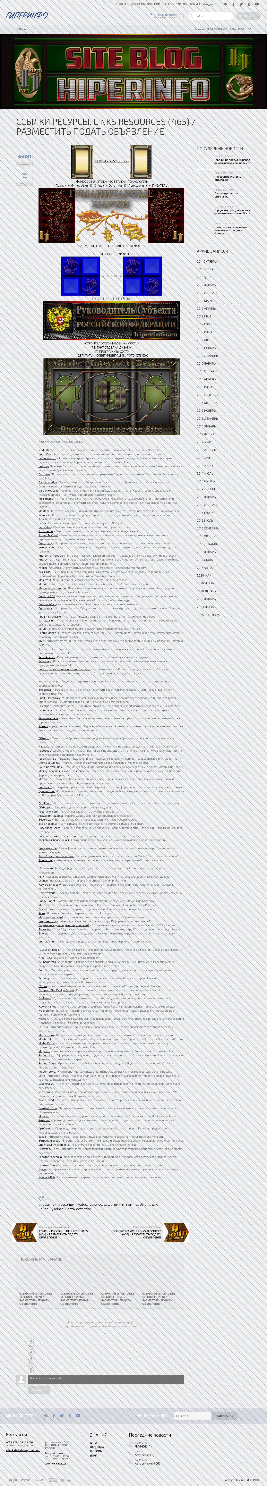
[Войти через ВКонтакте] (31, 1346)
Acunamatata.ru (49, 961)
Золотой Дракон (49, 1165)
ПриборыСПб (47, 596)
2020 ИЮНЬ (205, 583)
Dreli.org (44, 466)
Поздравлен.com (49, 827)
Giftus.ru (44, 738)
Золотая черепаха (50, 1156)
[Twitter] (62, 1416)
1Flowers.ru (46, 868)
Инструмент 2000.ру (52, 555)
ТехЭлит (44, 649)
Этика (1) (100, 185)
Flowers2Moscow (50, 884)
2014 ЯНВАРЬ (206, 426)
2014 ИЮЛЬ (205, 473)
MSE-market (46, 498)
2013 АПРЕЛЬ (206, 379)
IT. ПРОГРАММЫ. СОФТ (111, 351)
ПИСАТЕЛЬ (159, 185)
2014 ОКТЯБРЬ (207, 481)
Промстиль (46, 608)
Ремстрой (45, 705)
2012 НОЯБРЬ (206, 348)
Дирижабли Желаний (52, 1144)
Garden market (48, 482)
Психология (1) (139, 185)
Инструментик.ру (49, 559)
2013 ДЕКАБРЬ (207, 418)
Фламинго (45, 929)
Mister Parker (47, 1043)
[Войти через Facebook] (31, 1352)
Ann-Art (43, 970)
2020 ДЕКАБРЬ (208, 591)
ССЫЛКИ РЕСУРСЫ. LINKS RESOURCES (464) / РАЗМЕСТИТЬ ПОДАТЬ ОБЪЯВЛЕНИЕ (63, 1234)
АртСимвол (46, 1128)
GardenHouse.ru (49, 490)
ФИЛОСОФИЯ (85, 181)
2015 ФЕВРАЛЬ (207, 505)
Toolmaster (46, 531)
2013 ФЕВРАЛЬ (207, 371)
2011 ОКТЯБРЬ (207, 261)
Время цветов (48, 848)
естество (83, 1209)
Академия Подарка (51, 815)
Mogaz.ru (44, 1051)
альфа (44, 1204)
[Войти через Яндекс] (31, 1358)
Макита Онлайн (49, 579)
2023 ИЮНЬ (205, 607)
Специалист (46, 710)
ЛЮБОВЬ (96, 1451)
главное (95, 1204)
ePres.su (44, 1116)
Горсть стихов (47, 758)
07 (249, 29)
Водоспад (45, 689)
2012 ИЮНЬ (205, 324)
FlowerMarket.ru (49, 1006)
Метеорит (45, 779)
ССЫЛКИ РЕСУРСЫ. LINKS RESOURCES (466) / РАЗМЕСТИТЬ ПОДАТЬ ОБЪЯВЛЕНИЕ (137, 1234)
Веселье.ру (46, 819)
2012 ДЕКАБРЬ (207, 355)
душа (108, 1204)
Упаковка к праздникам (54, 839)
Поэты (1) (62, 185)
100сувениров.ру (49, 949)
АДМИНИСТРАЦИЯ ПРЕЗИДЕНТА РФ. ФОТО (111, 246)
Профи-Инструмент (51, 616)
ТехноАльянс (47, 657)
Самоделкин (46, 620)
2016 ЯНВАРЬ (206, 552)
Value (82, 1204)
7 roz (41, 957)
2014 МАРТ (205, 442)
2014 (233, 29)
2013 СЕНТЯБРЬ (208, 395)
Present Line (46, 1055)
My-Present (46, 905)
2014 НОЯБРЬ (206, 489)
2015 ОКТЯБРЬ (207, 536)
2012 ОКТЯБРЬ (207, 340)
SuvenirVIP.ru (46, 1083)
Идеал (43, 1169)
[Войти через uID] (31, 1340)
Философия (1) (81, 185)
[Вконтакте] (46, 1416)
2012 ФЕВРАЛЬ (207, 293)
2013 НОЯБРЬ (206, 410)
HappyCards (46, 746)
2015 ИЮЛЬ (205, 520)
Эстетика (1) (117, 185)
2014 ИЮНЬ (205, 465)
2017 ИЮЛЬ (205, 559)
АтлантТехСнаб (48, 535)
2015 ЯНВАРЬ (206, 497)
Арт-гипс (44, 1120)
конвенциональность (57, 1209)
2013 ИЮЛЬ (205, 387)
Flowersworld (47, 892)
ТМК (41, 640)
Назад (23, 29)
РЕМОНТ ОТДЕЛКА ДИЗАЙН (111, 347)
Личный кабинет (165, 14)
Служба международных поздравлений (64, 925)
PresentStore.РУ (49, 1071)
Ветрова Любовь (49, 1140)
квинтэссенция (63, 1204)
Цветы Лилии (47, 941)
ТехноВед (45, 661)
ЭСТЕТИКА (117, 181)
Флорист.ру (46, 860)
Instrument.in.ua (49, 681)
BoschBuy (45, 454)
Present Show (47, 1063)
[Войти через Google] (31, 1364)
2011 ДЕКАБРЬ (207, 277)
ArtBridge (44, 978)
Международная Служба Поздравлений (64, 771)
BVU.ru (43, 986)
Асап (42, 913)
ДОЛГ (93, 1455)
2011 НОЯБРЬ (206, 269)
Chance (43, 880)
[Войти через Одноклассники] (31, 1370)
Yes (41, 909)
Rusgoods (45, 750)
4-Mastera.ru (47, 450)
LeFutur (43, 1026)
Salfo (42, 1075)
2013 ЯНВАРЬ (206, 363)
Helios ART (45, 1018)
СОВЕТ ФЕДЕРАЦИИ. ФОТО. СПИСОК (122, 355)
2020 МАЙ (204, 575)
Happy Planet (47, 900)
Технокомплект (48, 718)
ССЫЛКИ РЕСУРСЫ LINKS (111, 161)
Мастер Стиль (47, 584)
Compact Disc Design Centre (56, 990)
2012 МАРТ (204, 300)
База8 (42, 1136)
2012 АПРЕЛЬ (206, 308)
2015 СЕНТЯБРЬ (208, 528)
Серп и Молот (47, 632)
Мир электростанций (52, 588)
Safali (42, 523)
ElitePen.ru (45, 803)
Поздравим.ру (47, 921)
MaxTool (44, 510)
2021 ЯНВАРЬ (206, 599)
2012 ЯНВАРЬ (206, 285)
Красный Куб (47, 1177)
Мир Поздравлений (51, 917)
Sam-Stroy (45, 527)
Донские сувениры (50, 766)
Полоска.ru (45, 787)
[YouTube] (78, 1416)
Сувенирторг (47, 791)
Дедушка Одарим (50, 762)
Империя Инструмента (53, 547)
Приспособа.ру (48, 604)
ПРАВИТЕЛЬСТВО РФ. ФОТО (111, 254)
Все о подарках (48, 823)
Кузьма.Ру (45, 571)
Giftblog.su (45, 807)
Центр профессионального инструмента (64, 669)
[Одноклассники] (70, 1416)
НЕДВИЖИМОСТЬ (125, 343)
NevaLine (44, 515)
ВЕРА (93, 1442)
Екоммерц (45, 1148)
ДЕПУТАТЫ (85, 355)
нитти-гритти (126, 1204)
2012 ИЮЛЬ (205, 332)
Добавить (250, 16)
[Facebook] (54, 1416)
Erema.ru (44, 474)
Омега (145, 1204)
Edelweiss (45, 998)
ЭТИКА (102, 181)
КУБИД (43, 567)
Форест (43, 726)
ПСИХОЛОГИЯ (137, 181)
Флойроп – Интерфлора (54, 933)
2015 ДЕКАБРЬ (207, 544)
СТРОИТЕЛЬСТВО (97, 343)
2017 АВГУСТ (206, 567)
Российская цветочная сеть (56, 856)
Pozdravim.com (48, 811)
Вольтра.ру (46, 543)
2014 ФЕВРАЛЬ (207, 434)
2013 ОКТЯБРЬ (207, 402)
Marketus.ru (46, 1035)
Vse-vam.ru (46, 1091)
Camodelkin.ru (47, 458)
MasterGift (45, 1039)
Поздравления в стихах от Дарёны (60, 836)
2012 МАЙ (204, 316)
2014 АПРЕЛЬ (206, 450)
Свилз (42, 628)
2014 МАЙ (204, 457)
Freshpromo (46, 1010)
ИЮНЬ (241, 29)
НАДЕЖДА (97, 1447)
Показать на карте (55, 1463)
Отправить (39, 1390)
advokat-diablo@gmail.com (23, 1450)
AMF (41, 876)
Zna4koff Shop (48, 1108)
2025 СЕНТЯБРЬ (208, 614)
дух (155, 1204)
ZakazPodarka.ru (49, 1100)
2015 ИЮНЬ (205, 512)
